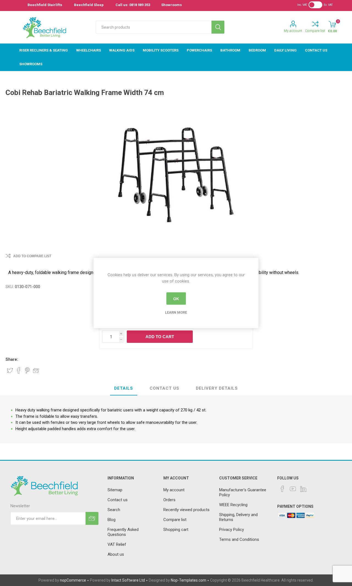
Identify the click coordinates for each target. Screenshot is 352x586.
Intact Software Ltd (128, 580)
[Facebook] (282, 488)
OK (176, 298)
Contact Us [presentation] (164, 388)
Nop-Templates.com (188, 580)
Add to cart (159, 336)
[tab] (123, 388)
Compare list (315, 31)
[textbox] (153, 27)
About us (116, 554)
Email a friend (36, 370)
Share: (12, 359)
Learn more (176, 312)
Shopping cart (175, 529)
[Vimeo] (303, 488)
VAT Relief (117, 544)
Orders (169, 499)
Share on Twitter (10, 370)
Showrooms (171, 5)
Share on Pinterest (27, 370)
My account (293, 31)
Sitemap (115, 489)
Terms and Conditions (239, 539)
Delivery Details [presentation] (217, 388)
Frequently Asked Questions (123, 532)
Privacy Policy (231, 529)
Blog (112, 519)
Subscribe (92, 518)
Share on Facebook (19, 370)
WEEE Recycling (233, 504)
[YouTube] (292, 488)
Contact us (118, 499)
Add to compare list (32, 256)
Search (217, 27)
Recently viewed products (186, 509)
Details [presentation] (123, 388)
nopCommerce (73, 580)
